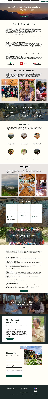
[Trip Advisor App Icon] (36, 388)
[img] (35, 392)
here (17, 171)
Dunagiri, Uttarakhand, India (18, 12)
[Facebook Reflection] (34, 388)
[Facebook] (9, 336)
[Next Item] (44, 90)
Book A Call (25, 252)
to (27, 252)
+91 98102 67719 (12, 389)
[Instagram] (8, 336)
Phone (13, 365)
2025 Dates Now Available (30, 12)
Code (7, 365)
